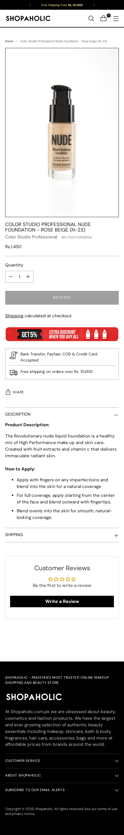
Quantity (14, 265)
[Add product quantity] (28, 277)
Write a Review (62, 601)
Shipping (14, 316)
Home (9, 41)
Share (18, 392)
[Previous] (30, 5)
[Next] (93, 5)
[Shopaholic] (28, 18)
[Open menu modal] (116, 18)
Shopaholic (44, 809)
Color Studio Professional (31, 237)
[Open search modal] (91, 18)
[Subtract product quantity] (10, 277)
